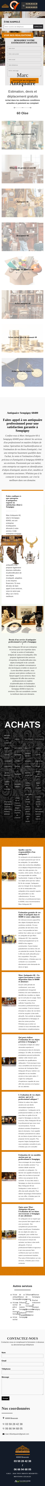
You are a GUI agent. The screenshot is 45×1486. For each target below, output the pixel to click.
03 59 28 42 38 (22, 1461)
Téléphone (6, 1369)
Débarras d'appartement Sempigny (20, 1315)
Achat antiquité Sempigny (14, 1297)
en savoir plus (22, 149)
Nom (4, 1353)
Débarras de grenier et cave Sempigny (27, 1300)
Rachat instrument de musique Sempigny (33, 1304)
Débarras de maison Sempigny (20, 1306)
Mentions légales (22, 1476)
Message (5, 1377)
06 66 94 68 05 (22, 1469)
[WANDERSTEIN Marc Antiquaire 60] (22, 1450)
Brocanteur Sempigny (27, 1310)
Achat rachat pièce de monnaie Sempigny (14, 1308)
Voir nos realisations (17, 35)
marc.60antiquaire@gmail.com (17, 1434)
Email (4, 1361)
